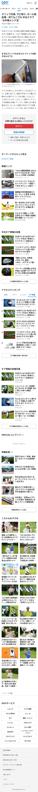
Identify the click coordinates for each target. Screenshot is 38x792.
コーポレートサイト (8, 784)
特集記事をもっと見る (19, 510)
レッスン (25, 9)
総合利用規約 (7, 750)
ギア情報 (4, 27)
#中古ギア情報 (7, 159)
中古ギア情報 (13, 27)
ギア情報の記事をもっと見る (19, 426)
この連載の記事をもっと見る (19, 281)
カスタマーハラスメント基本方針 (12, 765)
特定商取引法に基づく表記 (10, 755)
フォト (32, 9)
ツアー (14, 9)
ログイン (29, 3)
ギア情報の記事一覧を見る (19, 355)
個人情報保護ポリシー (9, 770)
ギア (19, 9)
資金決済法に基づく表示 (10, 760)
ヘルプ (5, 779)
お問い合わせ (7, 774)
